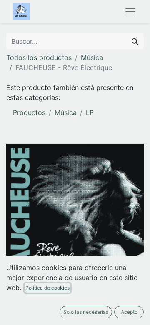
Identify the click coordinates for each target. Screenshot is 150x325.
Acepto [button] (129, 312)
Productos (29, 112)
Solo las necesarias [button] (85, 312)
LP (90, 112)
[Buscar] (135, 41)
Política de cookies (47, 288)
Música (92, 57)
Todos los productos (39, 57)
